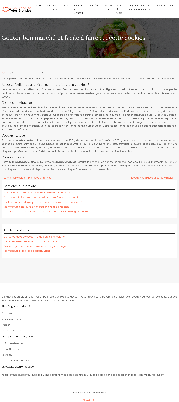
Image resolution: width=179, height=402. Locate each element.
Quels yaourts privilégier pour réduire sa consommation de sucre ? (43, 202)
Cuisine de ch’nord (78, 9)
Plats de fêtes (119, 9)
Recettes (161, 5)
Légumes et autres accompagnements (139, 7)
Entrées (94, 5)
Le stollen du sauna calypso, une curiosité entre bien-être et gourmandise (47, 211)
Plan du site (89, 400)
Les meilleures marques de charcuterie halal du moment (37, 206)
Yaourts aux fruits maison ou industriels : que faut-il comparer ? (41, 197)
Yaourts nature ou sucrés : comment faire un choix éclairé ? (38, 192)
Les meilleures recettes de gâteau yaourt (27, 250)
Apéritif (37, 5)
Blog (172, 5)
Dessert (66, 5)
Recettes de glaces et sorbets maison (152, 177)
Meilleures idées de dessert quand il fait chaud (31, 241)
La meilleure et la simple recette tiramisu (27, 177)
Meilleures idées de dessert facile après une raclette (34, 236)
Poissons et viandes (51, 7)
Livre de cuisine (107, 7)
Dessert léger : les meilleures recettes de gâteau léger (35, 246)
